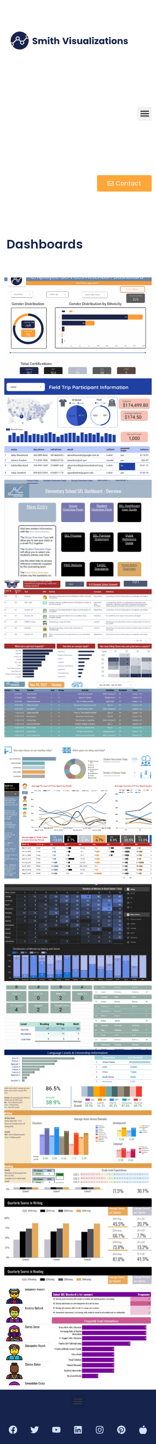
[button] (144, 114)
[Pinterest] (121, 1429)
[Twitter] (34, 1429)
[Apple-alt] (143, 1429)
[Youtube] (56, 1429)
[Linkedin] (78, 1429)
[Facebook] (13, 1429)
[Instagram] (99, 1429)
